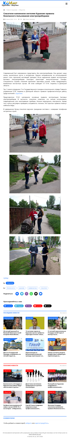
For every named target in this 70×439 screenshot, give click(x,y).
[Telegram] (22, 293)
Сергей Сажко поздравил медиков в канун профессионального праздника (34, 406)
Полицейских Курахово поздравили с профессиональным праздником (56, 385)
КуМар (5, 278)
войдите (29, 423)
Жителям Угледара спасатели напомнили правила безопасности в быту (56, 406)
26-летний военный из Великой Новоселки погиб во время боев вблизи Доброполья (12, 332)
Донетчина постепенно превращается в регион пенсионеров (34, 385)
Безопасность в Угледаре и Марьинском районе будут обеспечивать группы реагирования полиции (12, 385)
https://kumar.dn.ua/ (35, 434)
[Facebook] (17, 293)
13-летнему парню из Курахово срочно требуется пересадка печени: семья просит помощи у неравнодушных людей (35, 332)
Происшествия (8, 318)
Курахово (19, 93)
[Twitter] (36, 293)
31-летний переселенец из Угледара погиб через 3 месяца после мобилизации (57, 332)
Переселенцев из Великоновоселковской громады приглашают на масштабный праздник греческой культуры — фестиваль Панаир (34, 354)
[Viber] (26, 293)
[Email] (40, 293)
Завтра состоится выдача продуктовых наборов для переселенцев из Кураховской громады (56, 354)
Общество (10, 283)
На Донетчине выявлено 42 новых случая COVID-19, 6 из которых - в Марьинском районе (12, 406)
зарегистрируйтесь (41, 423)
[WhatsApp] (31, 293)
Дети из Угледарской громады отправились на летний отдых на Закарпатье (12, 354)
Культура (29, 339)
